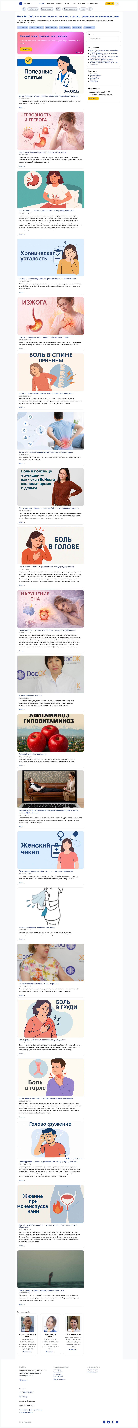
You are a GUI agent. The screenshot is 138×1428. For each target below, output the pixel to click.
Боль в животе (58, 1372)
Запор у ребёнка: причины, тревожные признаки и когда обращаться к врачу (49, 96)
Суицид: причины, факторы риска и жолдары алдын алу (41, 1290)
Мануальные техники (70, 9)
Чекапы (83, 9)
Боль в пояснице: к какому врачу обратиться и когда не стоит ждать (46, 452)
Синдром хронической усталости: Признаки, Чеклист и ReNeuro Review (47, 279)
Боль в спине (23, 27)
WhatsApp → (93, 98)
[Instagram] (108, 1422)
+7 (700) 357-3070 (26, 1392)
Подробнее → (26, 49)
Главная (41, 3)
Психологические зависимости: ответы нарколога (39, 984)
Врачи (67, 3)
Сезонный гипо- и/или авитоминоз (32, 754)
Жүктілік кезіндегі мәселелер (30, 695)
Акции (73, 3)
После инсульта (51, 27)
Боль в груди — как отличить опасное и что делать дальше (42, 1040)
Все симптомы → (60, 1379)
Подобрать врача (93, 1370)
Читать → (22, 107)
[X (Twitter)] (112, 1422)
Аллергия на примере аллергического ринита (37, 927)
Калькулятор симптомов (54, 3)
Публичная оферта (26, 1412)
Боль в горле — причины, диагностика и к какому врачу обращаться (46, 1098)
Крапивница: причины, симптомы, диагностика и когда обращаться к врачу (104, 57)
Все (24, 9)
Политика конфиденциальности (30, 1410)
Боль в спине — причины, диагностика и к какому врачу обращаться (46, 393)
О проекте (81, 3)
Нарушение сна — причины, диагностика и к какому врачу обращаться (47, 630)
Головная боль (58, 1376)
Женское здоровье (47, 9)
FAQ (90, 9)
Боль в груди (57, 1370)
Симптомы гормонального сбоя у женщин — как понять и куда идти (46, 871)
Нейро (58, 9)
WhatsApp (110, 3)
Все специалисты (93, 1372)
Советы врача (89, 27)
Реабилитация (33, 9)
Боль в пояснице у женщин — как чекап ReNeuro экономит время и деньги (49, 508)
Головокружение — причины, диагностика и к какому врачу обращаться (47, 1162)
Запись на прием (93, 3)
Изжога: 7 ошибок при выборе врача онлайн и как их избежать (44, 337)
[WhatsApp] (104, 1422)
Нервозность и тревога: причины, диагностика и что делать (42, 152)
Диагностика (77, 27)
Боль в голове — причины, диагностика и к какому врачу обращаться (46, 567)
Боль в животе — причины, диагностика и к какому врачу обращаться (46, 211)
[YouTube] (117, 1422)
